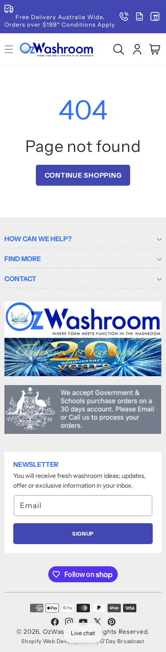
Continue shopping (83, 175)
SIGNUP (83, 533)
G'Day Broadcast (122, 641)
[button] (118, 49)
